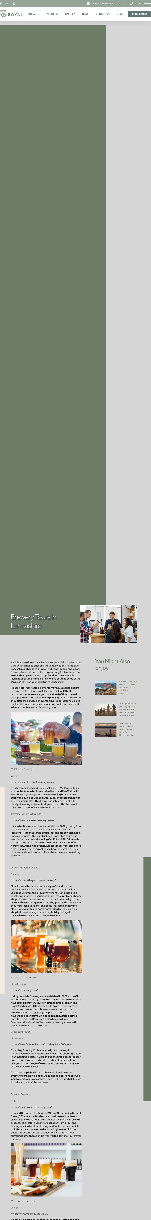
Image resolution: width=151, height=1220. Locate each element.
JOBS (120, 14)
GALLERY (70, 14)
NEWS (85, 14)
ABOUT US (52, 14)
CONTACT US (103, 14)
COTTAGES (33, 14)
